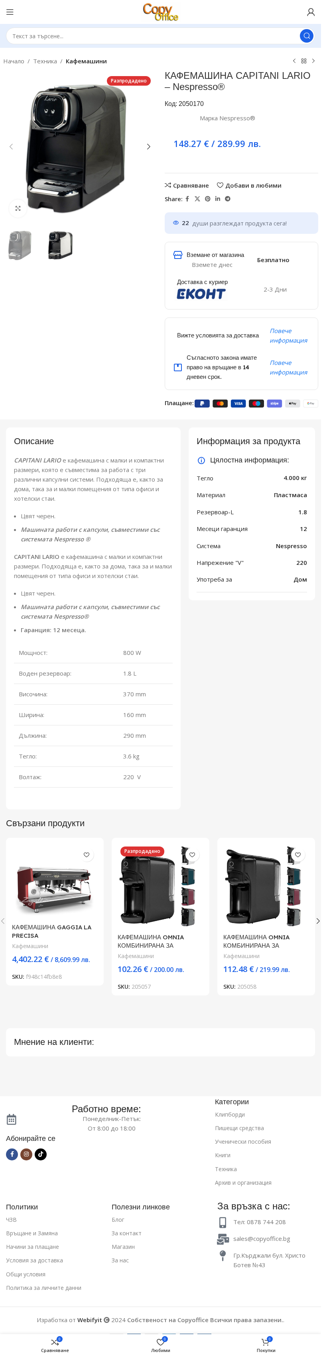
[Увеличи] (18, 209)
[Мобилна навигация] (10, 12)
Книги (222, 1155)
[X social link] (197, 199)
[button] (11, 147)
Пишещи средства (239, 1128)
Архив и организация (243, 1182)
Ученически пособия (243, 1141)
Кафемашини (86, 61)
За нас (120, 1260)
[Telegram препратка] (228, 199)
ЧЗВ (11, 1219)
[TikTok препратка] (41, 1154)
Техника (45, 61)
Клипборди (230, 1114)
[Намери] (306, 36)
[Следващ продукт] (313, 61)
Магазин (123, 1246)
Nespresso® (237, 118)
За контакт (127, 1233)
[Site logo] (161, 11)
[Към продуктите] (304, 61)
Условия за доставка (34, 1260)
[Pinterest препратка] (208, 199)
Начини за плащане (32, 1246)
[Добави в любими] (87, 855)
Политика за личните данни (43, 1287)
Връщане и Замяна (32, 1233)
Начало (13, 61)
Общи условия (25, 1274)
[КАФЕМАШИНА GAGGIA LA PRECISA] (55, 881)
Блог (118, 1219)
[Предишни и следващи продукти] (294, 61)
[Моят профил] (311, 12)
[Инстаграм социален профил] (26, 1154)
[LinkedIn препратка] (218, 199)
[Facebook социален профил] (187, 199)
